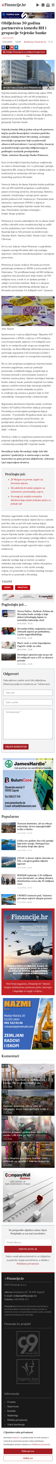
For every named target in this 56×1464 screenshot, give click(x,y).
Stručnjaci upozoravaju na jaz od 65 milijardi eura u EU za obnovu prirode (35, 657)
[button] (3, 47)
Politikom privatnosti (41, 1444)
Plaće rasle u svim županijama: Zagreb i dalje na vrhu (34, 645)
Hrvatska (23, 587)
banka (7, 587)
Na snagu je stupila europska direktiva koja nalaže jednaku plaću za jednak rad (31, 500)
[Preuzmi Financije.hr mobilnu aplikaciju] (37, 5)
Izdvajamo (8, 38)
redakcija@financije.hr (25, 1295)
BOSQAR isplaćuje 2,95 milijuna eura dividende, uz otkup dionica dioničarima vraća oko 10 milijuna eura (35, 879)
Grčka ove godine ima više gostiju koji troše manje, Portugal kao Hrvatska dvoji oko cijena (35, 843)
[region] (28, 1446)
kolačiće (16, 1437)
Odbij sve (28, 1458)
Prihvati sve (28, 1451)
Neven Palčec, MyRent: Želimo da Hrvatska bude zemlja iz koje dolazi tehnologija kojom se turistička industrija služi (35, 616)
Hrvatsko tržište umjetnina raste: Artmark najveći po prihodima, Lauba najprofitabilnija (35, 631)
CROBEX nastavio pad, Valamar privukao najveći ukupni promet (34, 897)
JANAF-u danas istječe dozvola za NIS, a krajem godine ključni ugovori (35, 861)
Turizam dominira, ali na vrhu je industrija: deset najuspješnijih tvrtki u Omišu (34, 826)
